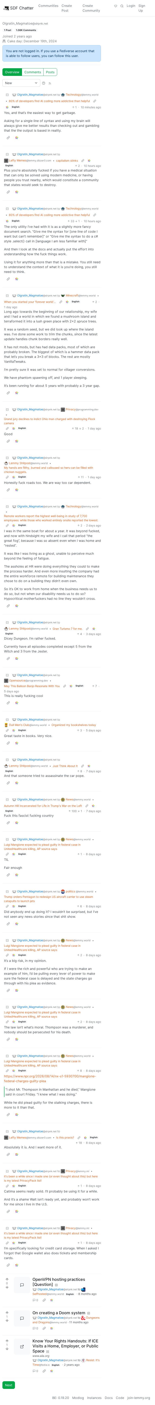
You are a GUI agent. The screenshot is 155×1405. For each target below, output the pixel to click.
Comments (32, 72)
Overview (12, 72)
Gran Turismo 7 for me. (68, 628)
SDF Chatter (22, 8)
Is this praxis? (65, 1137)
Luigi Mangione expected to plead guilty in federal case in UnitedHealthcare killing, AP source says (42, 847)
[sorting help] (43, 83)
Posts (50, 72)
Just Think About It (65, 766)
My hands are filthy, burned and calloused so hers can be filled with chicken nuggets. (48, 470)
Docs (109, 1398)
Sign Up (141, 8)
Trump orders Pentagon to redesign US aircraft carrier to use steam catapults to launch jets (48, 899)
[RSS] (49, 83)
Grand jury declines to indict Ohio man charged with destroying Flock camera (49, 421)
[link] (7, 107)
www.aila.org (40, 1356)
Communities (48, 6)
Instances (94, 1398)
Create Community (91, 8)
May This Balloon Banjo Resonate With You (32, 686)
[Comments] (22, 1285)
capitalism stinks (67, 160)
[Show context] (94, 101)
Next (8, 1385)
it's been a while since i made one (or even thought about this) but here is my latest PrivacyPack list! (51, 1178)
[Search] (122, 6)
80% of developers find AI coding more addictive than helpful (49, 101)
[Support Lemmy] (116, 6)
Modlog (78, 1398)
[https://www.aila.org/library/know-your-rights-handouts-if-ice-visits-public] (22, 1347)
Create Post (67, 8)
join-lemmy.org (138, 1398)
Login (131, 6)
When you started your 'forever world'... (30, 302)
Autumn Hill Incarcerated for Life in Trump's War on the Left (43, 805)
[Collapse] (7, 95)
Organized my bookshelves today (73, 725)
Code (120, 1398)
